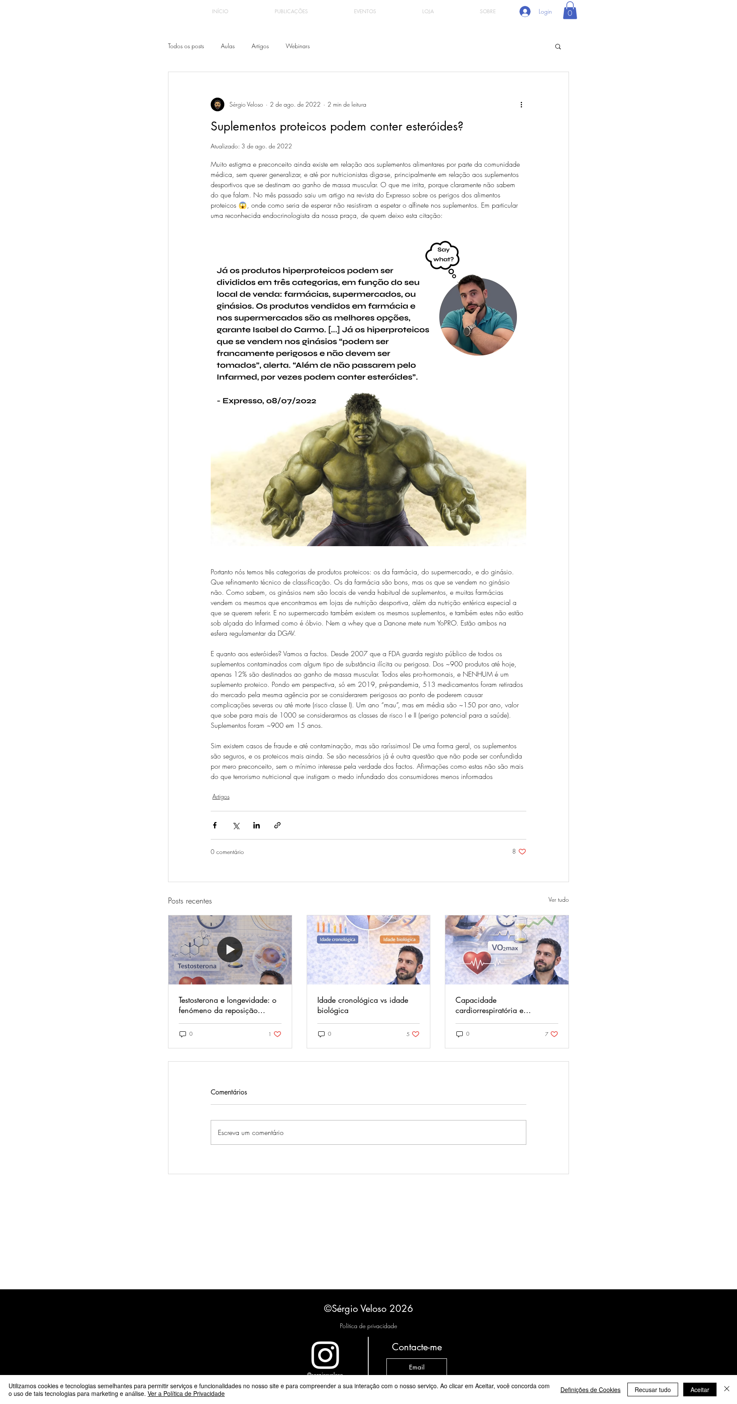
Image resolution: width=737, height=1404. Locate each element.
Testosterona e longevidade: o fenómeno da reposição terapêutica (227, 1005)
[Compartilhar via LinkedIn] (256, 825)
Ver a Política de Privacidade (186, 1393)
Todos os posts (186, 46)
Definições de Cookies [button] (590, 1389)
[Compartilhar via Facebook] (215, 825)
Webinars (298, 46)
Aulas (228, 46)
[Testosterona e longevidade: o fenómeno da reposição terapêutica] (230, 949)
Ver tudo (558, 899)
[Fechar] (727, 1389)
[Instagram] (325, 1355)
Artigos (260, 46)
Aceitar (700, 1389)
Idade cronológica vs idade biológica (362, 1005)
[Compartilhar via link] (277, 825)
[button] (570, 10)
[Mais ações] (521, 104)
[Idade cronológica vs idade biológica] (368, 949)
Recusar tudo (653, 1389)
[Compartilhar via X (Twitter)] (236, 825)
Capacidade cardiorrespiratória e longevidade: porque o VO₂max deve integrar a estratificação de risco (496, 1005)
